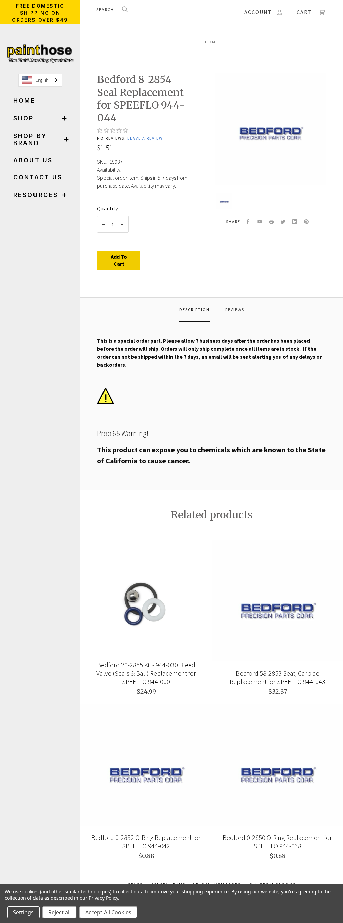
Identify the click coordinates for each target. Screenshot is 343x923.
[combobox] (40, 80)
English (42, 80)
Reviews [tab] (234, 309)
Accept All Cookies (108, 912)
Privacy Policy (103, 898)
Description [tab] (194, 309)
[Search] (125, 9)
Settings (23, 912)
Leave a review (145, 138)
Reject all (59, 912)
